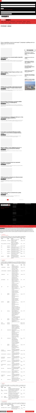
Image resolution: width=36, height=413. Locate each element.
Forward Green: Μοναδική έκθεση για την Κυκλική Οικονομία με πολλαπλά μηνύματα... (18, 215)
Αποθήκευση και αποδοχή (29, 411)
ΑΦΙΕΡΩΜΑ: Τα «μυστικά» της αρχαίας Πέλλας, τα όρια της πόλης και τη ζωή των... (30, 80)
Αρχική (2, 21)
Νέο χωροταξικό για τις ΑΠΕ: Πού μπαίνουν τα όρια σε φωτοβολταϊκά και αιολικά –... (30, 53)
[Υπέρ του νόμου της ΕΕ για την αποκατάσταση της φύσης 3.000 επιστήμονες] (12, 187)
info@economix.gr (6, 207)
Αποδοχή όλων (10, 411)
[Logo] (3, 20)
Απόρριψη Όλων (3, 411)
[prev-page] (1, 199)
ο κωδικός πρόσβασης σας (4, 7)
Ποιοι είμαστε (7, 225)
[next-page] (14, 199)
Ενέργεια (5, 21)
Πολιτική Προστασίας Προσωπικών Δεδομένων (24, 225)
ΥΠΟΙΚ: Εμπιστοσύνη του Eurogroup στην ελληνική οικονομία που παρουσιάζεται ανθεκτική (12, 178)
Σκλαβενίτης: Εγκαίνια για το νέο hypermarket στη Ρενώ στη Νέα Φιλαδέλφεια (18, 209)
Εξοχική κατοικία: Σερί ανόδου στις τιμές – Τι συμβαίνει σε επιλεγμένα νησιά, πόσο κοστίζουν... (29, 62)
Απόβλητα (24, 21)
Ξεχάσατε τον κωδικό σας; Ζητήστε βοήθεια (6, 9)
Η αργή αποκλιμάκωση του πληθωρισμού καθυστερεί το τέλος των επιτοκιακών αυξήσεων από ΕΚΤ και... (12, 118)
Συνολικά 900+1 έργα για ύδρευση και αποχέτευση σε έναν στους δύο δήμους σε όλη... (30, 75)
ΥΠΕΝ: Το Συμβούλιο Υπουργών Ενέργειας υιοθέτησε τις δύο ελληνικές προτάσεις (11, 72)
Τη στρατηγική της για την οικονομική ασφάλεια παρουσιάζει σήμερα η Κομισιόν (12, 58)
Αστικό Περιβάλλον (12, 21)
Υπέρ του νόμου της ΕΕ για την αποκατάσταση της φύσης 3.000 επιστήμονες (11, 193)
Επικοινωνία (10, 225)
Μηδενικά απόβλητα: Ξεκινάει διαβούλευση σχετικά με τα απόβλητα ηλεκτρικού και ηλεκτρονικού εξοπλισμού (11, 148)
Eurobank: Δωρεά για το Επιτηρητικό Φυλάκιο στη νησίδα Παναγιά (29, 71)
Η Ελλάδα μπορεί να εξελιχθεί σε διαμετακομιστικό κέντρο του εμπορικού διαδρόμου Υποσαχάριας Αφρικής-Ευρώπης (11, 87)
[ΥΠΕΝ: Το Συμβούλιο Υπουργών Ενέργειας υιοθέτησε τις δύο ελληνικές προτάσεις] (12, 67)
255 (9, 199)
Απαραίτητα (3, 234)
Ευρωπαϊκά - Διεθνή (3, 59)
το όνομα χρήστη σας (4, 5)
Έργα (8, 21)
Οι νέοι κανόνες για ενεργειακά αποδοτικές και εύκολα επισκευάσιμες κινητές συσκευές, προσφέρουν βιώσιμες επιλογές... (11, 132)
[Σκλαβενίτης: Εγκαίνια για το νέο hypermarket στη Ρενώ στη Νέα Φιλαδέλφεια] (18, 206)
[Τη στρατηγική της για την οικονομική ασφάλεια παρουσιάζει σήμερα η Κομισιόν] (12, 52)
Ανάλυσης (3, 383)
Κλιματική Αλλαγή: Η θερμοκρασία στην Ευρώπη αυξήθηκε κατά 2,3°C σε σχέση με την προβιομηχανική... (11, 102)
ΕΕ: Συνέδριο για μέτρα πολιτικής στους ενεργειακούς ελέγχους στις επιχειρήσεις (10, 163)
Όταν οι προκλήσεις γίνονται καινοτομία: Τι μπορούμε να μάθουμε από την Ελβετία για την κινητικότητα (18, 43)
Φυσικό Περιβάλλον (19, 21)
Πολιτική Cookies (17, 225)
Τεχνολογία (28, 21)
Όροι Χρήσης (13, 225)
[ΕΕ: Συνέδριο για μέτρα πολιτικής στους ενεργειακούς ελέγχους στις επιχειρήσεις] (12, 157)
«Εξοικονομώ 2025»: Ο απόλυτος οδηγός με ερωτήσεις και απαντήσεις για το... (18, 222)
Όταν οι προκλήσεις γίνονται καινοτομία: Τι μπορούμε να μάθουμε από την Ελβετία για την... (29, 67)
